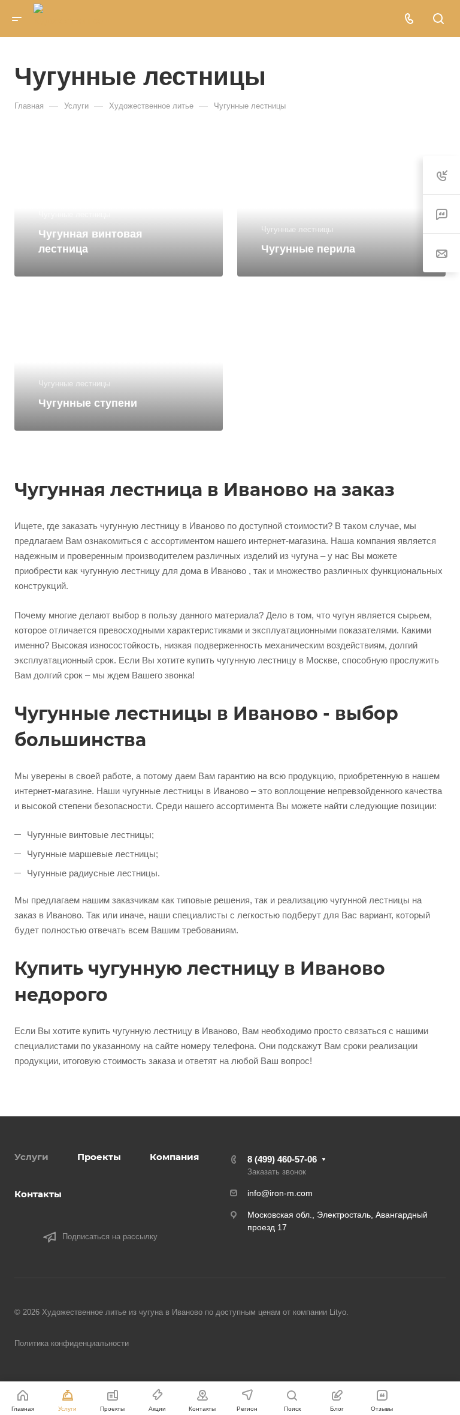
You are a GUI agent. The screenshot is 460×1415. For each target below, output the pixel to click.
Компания (174, 1156)
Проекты (99, 1156)
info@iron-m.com (280, 1193)
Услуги (31, 1156)
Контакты (38, 1194)
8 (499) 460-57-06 (282, 1159)
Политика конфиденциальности (71, 1343)
